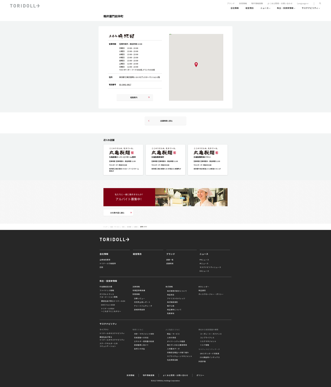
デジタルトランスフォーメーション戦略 (109, 295)
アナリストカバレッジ (176, 298)
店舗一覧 (170, 259)
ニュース (204, 253)
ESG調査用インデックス (210, 357)
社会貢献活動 (172, 360)
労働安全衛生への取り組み (178, 352)
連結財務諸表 (139, 309)
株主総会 (170, 294)
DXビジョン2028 (108, 305)
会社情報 (104, 253)
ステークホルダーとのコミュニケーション (109, 344)
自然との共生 (139, 348)
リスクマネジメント (208, 341)
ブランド (231, 3)
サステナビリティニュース (210, 267)
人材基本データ (173, 348)
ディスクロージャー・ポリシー (211, 294)
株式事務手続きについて (177, 291)
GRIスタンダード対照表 (209, 353)
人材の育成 (171, 337)
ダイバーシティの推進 (176, 341)
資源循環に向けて (141, 345)
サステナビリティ (108, 323)
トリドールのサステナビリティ (112, 333)
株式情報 (169, 286)
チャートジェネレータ (143, 306)
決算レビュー (139, 298)
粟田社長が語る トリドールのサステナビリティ (112, 338)
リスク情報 (204, 345)
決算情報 (136, 286)
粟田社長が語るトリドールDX (113, 301)
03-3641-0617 (125, 84)
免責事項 (170, 313)
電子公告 (170, 306)
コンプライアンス (207, 337)
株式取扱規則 (172, 302)
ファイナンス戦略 (107, 290)
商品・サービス (173, 334)
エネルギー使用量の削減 (144, 341)
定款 (101, 267)
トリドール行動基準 (108, 263)
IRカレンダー (203, 286)
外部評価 (202, 361)
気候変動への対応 (141, 337)
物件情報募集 (257, 3)
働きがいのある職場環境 (177, 345)
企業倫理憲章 (105, 259)
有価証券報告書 (139, 290)
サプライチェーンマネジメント (179, 356)
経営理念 (137, 253)
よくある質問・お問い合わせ (280, 3)
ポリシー (200, 375)
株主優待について (174, 309)
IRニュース (204, 263)
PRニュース (204, 259)
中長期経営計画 (106, 286)
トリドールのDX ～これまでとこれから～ (111, 309)
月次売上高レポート (142, 302)
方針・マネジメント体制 (144, 334)
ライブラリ (104, 329)
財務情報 (136, 294)
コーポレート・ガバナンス (211, 334)
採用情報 (243, 3)
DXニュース (204, 271)
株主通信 (202, 290)
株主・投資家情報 (108, 280)
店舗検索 (170, 263)
